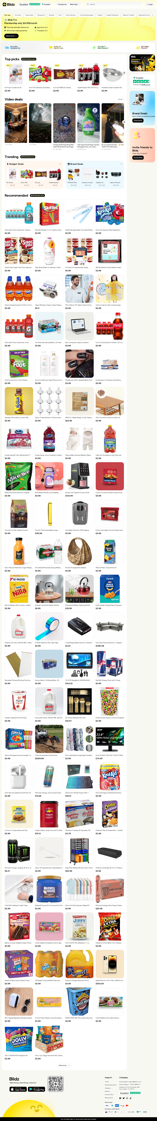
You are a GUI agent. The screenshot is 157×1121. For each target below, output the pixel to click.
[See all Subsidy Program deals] (121, 164)
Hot (60, 15)
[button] (16, 77)
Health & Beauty (112, 15)
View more (62, 1065)
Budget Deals (16, 164)
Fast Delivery (71, 15)
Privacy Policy (109, 1094)
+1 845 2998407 (134, 1084)
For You (7, 15)
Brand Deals (76, 164)
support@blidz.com (134, 1082)
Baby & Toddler (128, 15)
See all (120, 99)
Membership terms (111, 1085)
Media (100, 15)
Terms (107, 1082)
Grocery (18, 15)
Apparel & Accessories (146, 15)
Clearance (41, 15)
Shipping (108, 1088)
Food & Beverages (86, 15)
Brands (51, 15)
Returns (107, 1091)
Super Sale (29, 15)
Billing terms (109, 1098)
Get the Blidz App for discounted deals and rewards (78, 1119)
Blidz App (73, 4)
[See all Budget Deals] (60, 164)
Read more (10, 36)
